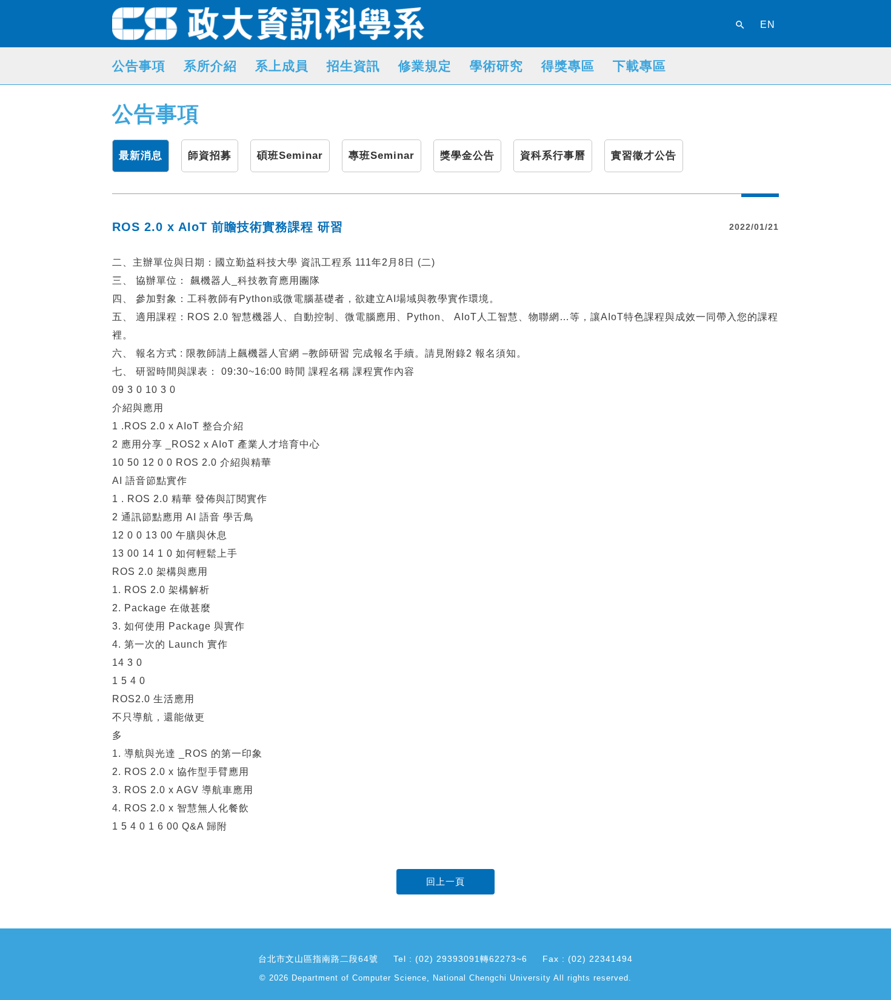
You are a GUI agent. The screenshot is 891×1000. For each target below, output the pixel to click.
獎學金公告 (467, 155)
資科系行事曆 (553, 155)
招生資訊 (353, 66)
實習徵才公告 (643, 155)
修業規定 (425, 66)
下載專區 (639, 66)
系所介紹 (210, 66)
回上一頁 (445, 881)
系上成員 (282, 66)
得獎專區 (568, 66)
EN (767, 25)
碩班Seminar (290, 155)
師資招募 (210, 155)
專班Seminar (382, 155)
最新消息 (140, 155)
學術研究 (496, 66)
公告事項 (138, 66)
